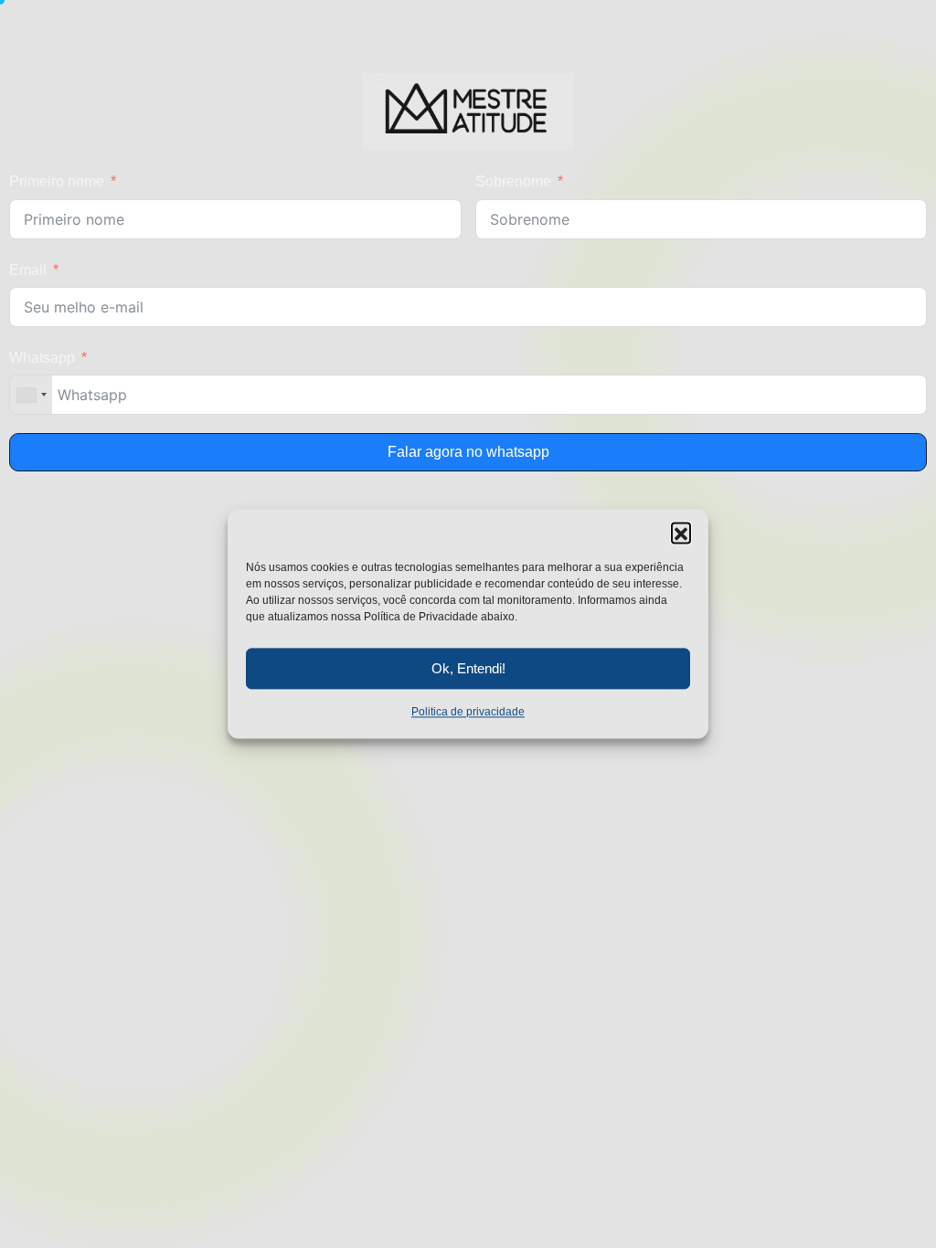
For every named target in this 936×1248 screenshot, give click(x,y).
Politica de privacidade (468, 711)
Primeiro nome (56, 181)
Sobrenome (513, 181)
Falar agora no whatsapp (468, 452)
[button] (681, 532)
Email (28, 270)
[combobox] (31, 394)
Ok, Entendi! (468, 668)
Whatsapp (42, 357)
